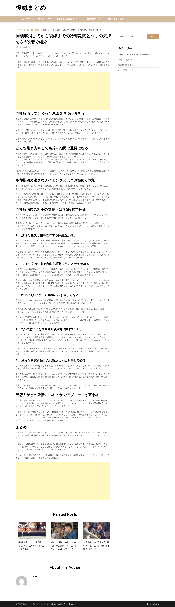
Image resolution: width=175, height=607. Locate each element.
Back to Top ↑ (153, 604)
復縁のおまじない (94, 19)
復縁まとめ (31, 7)
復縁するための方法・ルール (69, 19)
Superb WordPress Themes (64, 604)
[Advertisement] (63, 91)
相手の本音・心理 (115, 19)
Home (18, 30)
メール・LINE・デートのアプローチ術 (34, 19)
